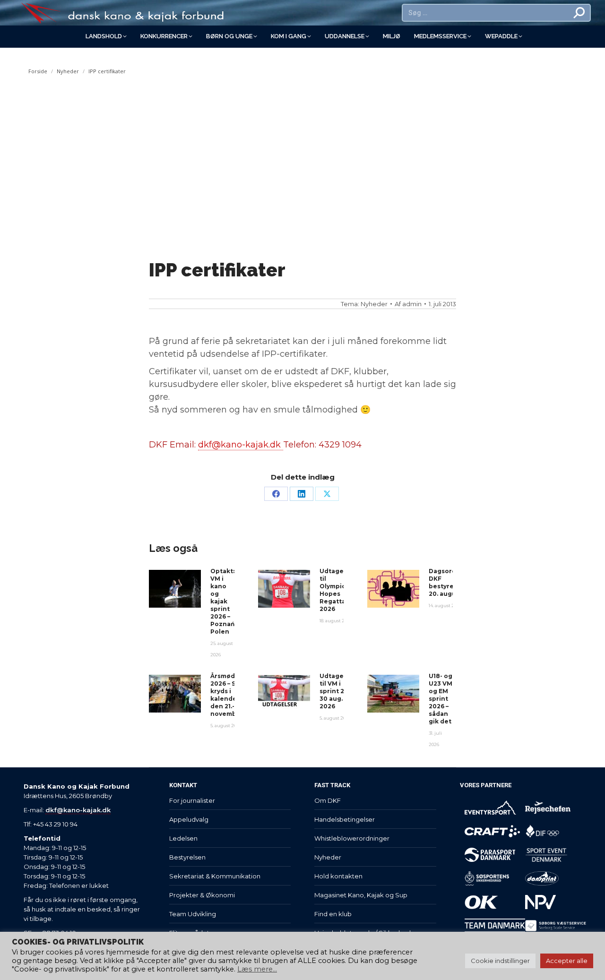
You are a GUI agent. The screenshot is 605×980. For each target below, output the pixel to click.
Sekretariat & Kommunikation (214, 876)
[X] (327, 494)
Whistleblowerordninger (351, 838)
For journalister (192, 800)
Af (408, 304)
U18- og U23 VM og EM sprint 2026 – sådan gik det (440, 698)
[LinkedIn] (301, 494)
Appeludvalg (188, 819)
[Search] (579, 13)
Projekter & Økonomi (202, 895)
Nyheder (374, 304)
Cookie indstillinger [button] (500, 960)
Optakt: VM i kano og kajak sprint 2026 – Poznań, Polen (223, 601)
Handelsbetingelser (344, 819)
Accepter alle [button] (567, 960)
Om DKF (327, 800)
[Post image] (175, 589)
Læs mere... (257, 969)
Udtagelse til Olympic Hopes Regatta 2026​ (336, 589)
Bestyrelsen (187, 857)
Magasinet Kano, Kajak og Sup (360, 895)
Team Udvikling (192, 914)
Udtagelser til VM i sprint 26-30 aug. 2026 (338, 691)
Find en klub (333, 914)
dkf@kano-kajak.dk (240, 444)
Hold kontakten (338, 876)
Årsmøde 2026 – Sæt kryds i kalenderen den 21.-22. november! (229, 694)
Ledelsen (183, 838)
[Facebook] (276, 494)
